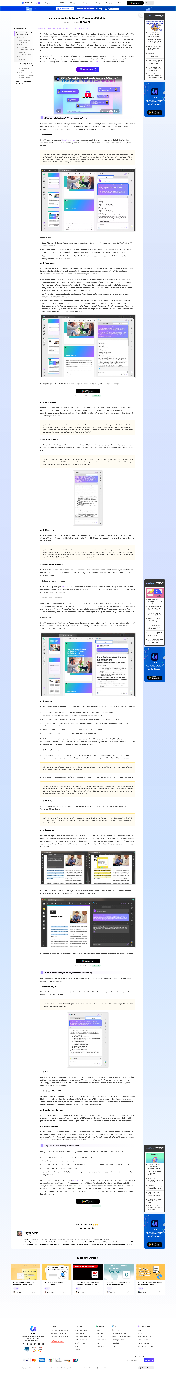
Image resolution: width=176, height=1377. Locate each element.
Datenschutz (53, 1368)
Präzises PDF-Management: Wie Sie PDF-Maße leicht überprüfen (154, 55)
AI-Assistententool (68, 140)
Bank (98, 1330)
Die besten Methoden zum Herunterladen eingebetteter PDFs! (154, 1166)
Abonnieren (149, 1360)
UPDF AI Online (88, 69)
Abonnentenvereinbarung (76, 1368)
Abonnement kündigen (146, 1346)
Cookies (86, 1368)
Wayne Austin (68, 22)
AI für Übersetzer (22, 59)
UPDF (27, 3)
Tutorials (141, 1330)
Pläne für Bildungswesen (59, 1336)
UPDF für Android (81, 1340)
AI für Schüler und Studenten (25, 49)
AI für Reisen (20, 70)
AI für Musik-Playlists (23, 68)
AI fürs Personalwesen (23, 45)
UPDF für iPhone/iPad (82, 1336)
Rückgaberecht (93, 1368)
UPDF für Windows (81, 1330)
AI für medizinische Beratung (25, 75)
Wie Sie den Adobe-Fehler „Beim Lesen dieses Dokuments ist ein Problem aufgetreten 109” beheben (155, 1193)
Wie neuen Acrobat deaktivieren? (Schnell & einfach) (155, 601)
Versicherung (101, 1340)
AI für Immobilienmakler (24, 54)
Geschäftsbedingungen (63, 1368)
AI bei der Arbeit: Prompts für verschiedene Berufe (24, 33)
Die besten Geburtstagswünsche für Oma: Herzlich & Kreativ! (155, 1187)
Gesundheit (100, 1333)
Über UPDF (116, 1330)
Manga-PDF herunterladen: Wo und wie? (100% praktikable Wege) (154, 75)
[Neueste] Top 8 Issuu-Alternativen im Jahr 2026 (154, 1200)
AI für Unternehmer (22, 42)
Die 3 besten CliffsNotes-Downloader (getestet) (155, 614)
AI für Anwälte (21, 38)
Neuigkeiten (116, 1343)
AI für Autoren (21, 52)
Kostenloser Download (135, 3)
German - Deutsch (147, 1368)
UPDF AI (97, 62)
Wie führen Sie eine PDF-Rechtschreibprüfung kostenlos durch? (155, 41)
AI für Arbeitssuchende (23, 40)
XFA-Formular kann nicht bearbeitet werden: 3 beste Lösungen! (155, 640)
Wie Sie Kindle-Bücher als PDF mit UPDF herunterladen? (155, 620)
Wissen (48, 28)
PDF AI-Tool (65, 587)
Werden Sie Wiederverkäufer (122, 1336)
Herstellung (100, 1346)
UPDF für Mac (79, 1333)
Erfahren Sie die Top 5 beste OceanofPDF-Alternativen (154, 48)
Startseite (41, 28)
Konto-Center (143, 1340)
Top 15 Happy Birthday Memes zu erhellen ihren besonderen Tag (155, 68)
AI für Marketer (21, 57)
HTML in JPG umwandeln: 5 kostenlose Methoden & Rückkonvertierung (155, 1180)
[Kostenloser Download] (135, 3)
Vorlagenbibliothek (144, 1336)
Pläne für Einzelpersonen (59, 1330)
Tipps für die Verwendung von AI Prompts (24, 82)
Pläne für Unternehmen (59, 1333)
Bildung (99, 1336)
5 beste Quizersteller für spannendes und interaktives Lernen (155, 634)
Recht (98, 1343)
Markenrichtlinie (102, 1368)
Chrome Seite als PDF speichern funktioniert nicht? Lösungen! (154, 608)
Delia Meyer (19, 1292)
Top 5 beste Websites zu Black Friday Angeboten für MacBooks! (155, 627)
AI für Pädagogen (22, 47)
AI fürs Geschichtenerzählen (25, 73)
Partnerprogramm (118, 1340)
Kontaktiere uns (143, 1343)
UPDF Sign (78, 1349)
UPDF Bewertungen (119, 1333)
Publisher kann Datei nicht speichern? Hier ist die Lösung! (155, 1207)
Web (111, 56)
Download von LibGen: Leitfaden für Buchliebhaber (154, 1173)
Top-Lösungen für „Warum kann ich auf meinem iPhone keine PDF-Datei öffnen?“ (154, 34)
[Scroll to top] (172, 1372)
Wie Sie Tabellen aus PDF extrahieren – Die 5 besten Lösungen (155, 61)
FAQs (140, 1333)
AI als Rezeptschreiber (23, 77)
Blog (113, 1346)
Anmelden (149, 3)
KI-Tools (77, 1346)
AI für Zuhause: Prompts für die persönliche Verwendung (24, 64)
